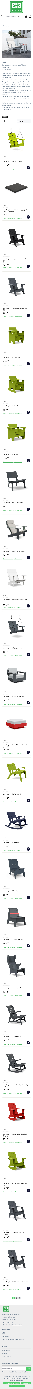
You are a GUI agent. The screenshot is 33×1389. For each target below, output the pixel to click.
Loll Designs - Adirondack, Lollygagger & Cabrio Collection (15, 210)
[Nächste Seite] (19, 1298)
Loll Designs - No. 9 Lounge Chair (13, 794)
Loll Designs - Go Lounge (10, 454)
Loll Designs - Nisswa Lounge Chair (13, 696)
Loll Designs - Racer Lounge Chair (13, 939)
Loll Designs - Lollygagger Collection (14, 551)
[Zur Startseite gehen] (16, 7)
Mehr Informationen (16, 1380)
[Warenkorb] (30, 16)
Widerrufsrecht (6, 1356)
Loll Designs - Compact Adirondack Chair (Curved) (15, 260)
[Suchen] (19, 16)
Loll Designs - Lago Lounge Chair (13, 502)
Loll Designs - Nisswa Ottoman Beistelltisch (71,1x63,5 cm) (16, 746)
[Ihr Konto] (26, 16)
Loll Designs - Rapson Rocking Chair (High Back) (15, 1086)
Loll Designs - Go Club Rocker (12, 406)
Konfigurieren (26, 1383)
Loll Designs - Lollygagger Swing (12, 648)
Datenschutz (6, 1350)
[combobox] (11, 16)
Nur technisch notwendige (12, 1383)
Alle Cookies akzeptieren (17, 1386)
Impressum (5, 1336)
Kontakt (4, 1353)
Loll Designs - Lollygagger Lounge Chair (15, 599)
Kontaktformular (17, 1325)
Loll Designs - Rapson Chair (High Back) (15, 1036)
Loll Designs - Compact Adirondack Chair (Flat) (15, 309)
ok (29, 1369)
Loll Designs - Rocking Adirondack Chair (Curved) (15, 1135)
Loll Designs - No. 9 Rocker (11, 842)
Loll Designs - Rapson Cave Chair (13, 988)
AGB (3, 1333)
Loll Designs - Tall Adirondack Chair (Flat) (15, 1282)
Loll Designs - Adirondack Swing (12, 161)
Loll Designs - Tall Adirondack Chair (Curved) (13, 1233)
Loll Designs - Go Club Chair (11, 357)
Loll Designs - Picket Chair (11, 891)
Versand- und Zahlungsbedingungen (13, 1339)
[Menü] (1, 16)
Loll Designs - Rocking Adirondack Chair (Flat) (15, 1184)
